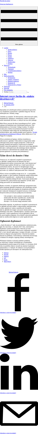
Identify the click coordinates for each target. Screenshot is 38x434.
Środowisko (11, 62)
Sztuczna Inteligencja (6, 4)
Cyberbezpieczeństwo (14, 71)
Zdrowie (10, 60)
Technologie (11, 67)
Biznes (10, 53)
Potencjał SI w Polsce (14, 85)
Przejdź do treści (5, 1)
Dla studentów (8, 90)
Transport (11, 69)
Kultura (10, 63)
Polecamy (7, 86)
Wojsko (10, 72)
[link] (4, 272)
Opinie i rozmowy (13, 79)
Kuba (5, 260)
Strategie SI (11, 83)
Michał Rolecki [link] (8, 103)
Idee (5, 74)
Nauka (10, 56)
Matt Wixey (7, 261)
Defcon (6, 253)
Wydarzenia (11, 78)
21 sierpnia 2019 (9, 105)
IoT (5, 258)
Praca (9, 51)
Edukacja (11, 58)
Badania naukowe (13, 81)
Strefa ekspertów (9, 76)
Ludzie (6, 48)
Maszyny (7, 65)
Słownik (6, 88)
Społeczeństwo (12, 49)
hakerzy (6, 256)
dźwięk (6, 254)
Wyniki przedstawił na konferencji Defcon (18, 133)
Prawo (10, 55)
